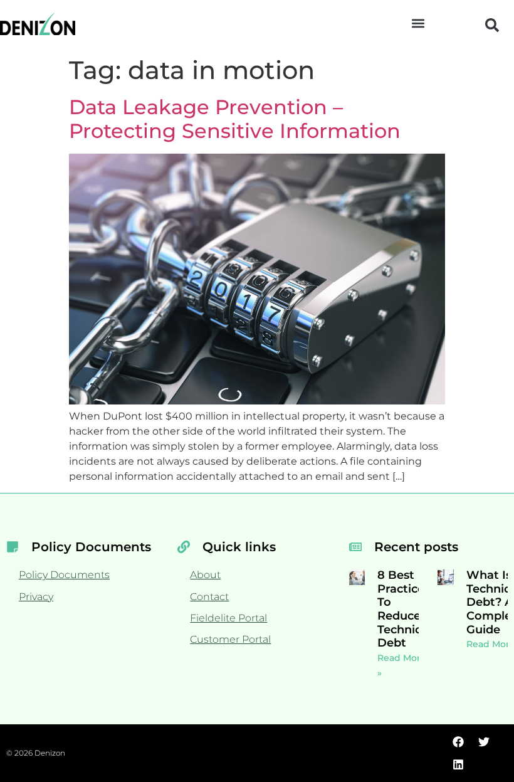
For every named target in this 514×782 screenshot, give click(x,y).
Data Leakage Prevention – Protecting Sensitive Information (235, 119)
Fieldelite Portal (228, 618)
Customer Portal (230, 639)
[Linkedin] (458, 764)
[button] (417, 23)
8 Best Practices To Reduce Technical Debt (404, 609)
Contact (209, 597)
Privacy (36, 597)
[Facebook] (458, 742)
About (205, 575)
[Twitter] (484, 742)
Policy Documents (64, 575)
